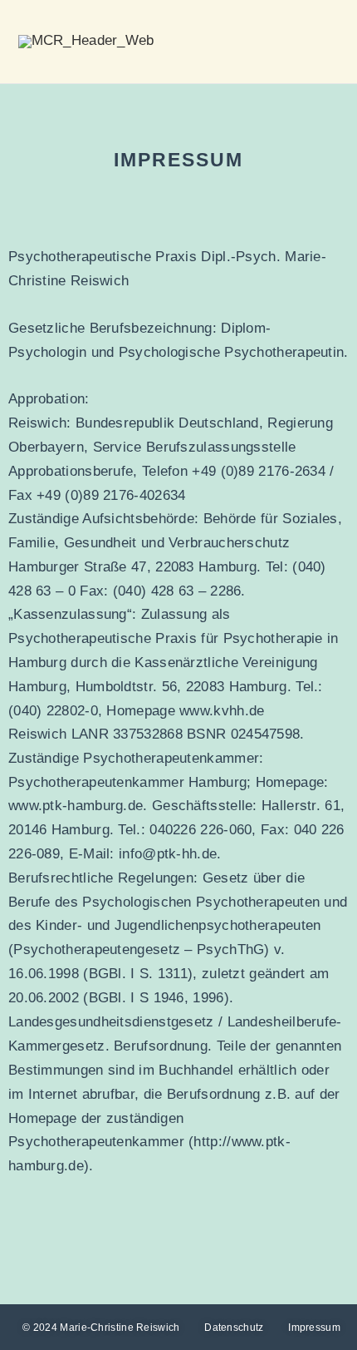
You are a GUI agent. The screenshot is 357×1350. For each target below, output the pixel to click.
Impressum (314, 1327)
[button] (325, 42)
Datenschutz (233, 1327)
